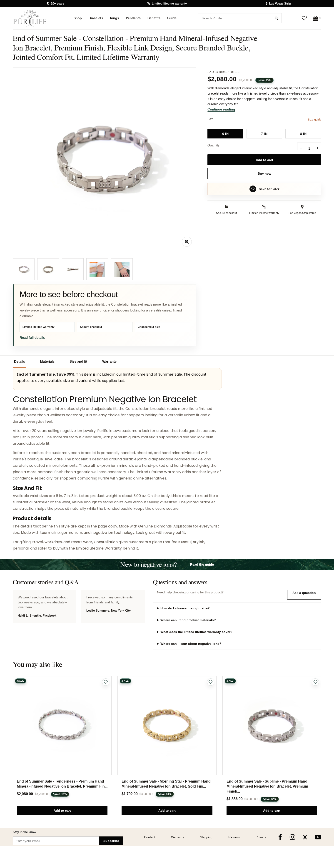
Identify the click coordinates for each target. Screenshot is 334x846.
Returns (234, 837)
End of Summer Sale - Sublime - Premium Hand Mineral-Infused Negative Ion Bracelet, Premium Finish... (267, 786)
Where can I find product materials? (188, 620)
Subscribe (111, 841)
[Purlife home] (32, 18)
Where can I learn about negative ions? (190, 643)
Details (19, 361)
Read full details (32, 337)
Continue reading (221, 109)
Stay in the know (24, 832)
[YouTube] (318, 837)
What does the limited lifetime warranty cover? (196, 632)
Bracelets (96, 18)
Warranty (109, 361)
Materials (47, 361)
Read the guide (202, 564)
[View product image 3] (73, 269)
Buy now (264, 173)
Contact (149, 837)
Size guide (314, 119)
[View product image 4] (97, 269)
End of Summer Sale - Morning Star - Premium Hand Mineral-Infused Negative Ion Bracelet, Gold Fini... (166, 783)
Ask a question (304, 593)
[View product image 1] (24, 269)
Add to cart (264, 160)
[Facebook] (280, 837)
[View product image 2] (48, 269)
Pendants (133, 18)
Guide (172, 18)
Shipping (206, 837)
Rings (114, 18)
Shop (78, 18)
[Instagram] (292, 837)
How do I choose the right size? (185, 608)
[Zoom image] (187, 242)
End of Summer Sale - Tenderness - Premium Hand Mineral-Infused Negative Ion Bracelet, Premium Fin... (62, 783)
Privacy (261, 837)
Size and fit (78, 361)
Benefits (153, 18)
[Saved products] (304, 18)
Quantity (213, 145)
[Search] (276, 18)
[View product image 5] (122, 269)
